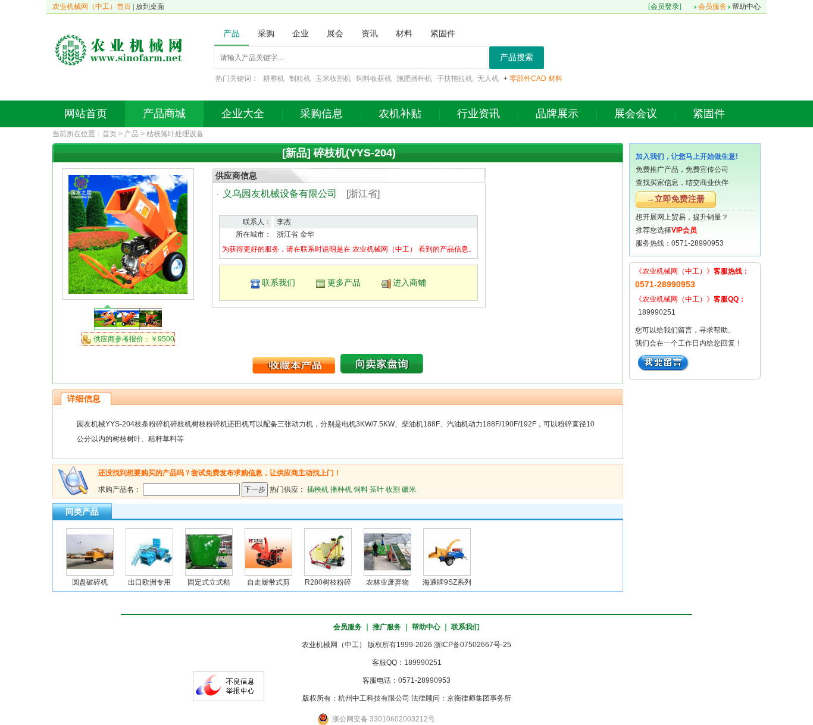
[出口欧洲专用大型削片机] (149, 551)
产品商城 (164, 114)
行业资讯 (478, 114)
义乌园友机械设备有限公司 (280, 194)
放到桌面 (150, 6)
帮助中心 (746, 6)
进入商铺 (409, 282)
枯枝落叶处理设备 (175, 134)
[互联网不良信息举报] (228, 686)
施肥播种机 (414, 78)
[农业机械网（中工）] (119, 49)
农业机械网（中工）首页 (91, 6)
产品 (131, 134)
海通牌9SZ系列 (447, 582)
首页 (109, 134)
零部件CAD (527, 78)
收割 (393, 489)
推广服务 (387, 627)
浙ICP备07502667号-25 (472, 645)
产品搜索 (516, 57)
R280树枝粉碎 (328, 582)
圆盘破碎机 (90, 582)
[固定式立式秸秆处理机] (209, 551)
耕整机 (273, 78)
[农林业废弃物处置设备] (387, 551)
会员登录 (665, 6)
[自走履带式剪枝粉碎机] (268, 551)
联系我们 (278, 282)
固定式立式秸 (208, 582)
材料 (555, 78)
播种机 (341, 489)
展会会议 (635, 114)
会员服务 (712, 6)
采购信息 (321, 114)
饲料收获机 (374, 78)
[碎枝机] (127, 234)
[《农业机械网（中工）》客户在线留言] (663, 362)
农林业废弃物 (387, 582)
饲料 (361, 489)
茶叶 (377, 489)
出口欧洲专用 (149, 582)
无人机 (488, 78)
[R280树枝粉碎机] (328, 551)
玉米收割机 (333, 78)
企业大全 (242, 114)
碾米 (409, 489)
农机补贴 (400, 114)
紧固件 (709, 114)
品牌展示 (557, 114)
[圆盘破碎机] (90, 551)
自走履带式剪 (268, 582)
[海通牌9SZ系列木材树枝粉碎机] (447, 551)
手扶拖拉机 (455, 78)
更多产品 (344, 282)
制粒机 (300, 78)
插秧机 (318, 489)
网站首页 (85, 114)
